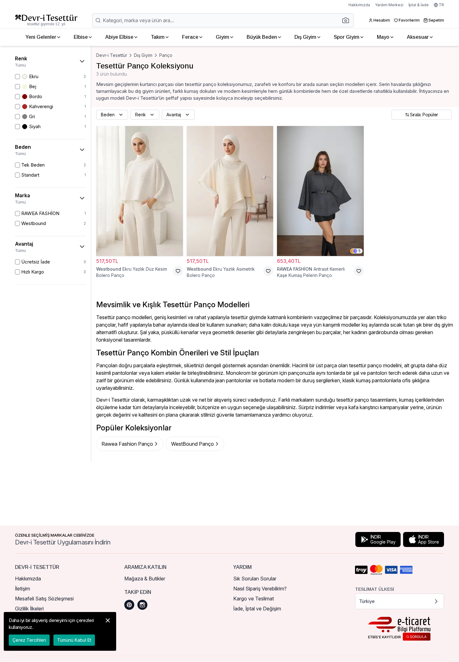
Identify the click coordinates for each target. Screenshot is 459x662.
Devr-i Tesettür (111, 55)
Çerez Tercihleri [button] (29, 640)
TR (441, 5)
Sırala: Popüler (424, 114)
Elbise (81, 37)
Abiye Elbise (119, 37)
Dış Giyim (305, 37)
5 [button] (359, 250)
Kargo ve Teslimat (253, 598)
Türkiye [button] (367, 601)
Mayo (383, 37)
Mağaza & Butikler (144, 578)
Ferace (190, 37)
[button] (347, 20)
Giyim (222, 37)
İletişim (22, 588)
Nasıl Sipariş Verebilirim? (260, 588)
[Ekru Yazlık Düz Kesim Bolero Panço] (139, 191)
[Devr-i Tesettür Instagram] (142, 605)
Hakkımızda (359, 5)
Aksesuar (418, 37)
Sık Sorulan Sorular (254, 578)
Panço (165, 55)
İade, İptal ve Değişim (257, 608)
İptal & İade (418, 5)
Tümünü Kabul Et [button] (74, 640)
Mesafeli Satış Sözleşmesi (44, 598)
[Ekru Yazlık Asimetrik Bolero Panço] (230, 191)
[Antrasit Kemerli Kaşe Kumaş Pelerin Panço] (320, 191)
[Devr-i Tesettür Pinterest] (129, 605)
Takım (158, 37)
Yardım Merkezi (389, 5)
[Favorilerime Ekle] (178, 271)
